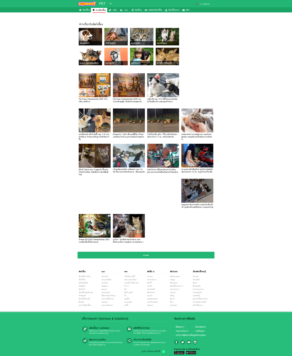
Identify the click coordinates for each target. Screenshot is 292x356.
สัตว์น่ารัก (82, 289)
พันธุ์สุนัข (82, 286)
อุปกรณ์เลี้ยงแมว (108, 299)
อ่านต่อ (146, 255)
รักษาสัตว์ (196, 280)
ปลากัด (149, 286)
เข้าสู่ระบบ (206, 4)
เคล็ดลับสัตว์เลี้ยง (155, 10)
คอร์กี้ (126, 305)
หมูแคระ (150, 305)
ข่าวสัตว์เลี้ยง (101, 10)
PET (102, 3)
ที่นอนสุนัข (197, 286)
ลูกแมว (104, 289)
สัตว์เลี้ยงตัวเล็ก (84, 299)
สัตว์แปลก (173, 283)
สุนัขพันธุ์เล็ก (83, 283)
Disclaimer (200, 326)
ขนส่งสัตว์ (196, 296)
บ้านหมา (196, 276)
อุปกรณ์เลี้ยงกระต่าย (200, 299)
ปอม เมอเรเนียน (130, 280)
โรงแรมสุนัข (197, 292)
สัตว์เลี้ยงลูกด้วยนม (86, 292)
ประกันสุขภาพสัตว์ (199, 302)
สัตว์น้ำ (149, 283)
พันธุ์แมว (105, 286)
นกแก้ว (149, 296)
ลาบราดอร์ (128, 302)
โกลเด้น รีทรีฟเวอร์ (131, 283)
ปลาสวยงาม (151, 280)
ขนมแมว (105, 302)
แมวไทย (105, 283)
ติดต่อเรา (180, 326)
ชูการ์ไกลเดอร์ (152, 302)
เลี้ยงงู (172, 296)
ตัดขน (195, 283)
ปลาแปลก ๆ (174, 289)
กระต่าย (150, 276)
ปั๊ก (125, 296)
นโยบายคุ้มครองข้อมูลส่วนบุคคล (191, 335)
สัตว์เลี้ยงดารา (174, 10)
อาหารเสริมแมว (107, 305)
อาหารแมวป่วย (198, 289)
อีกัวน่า (172, 299)
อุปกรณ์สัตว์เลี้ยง (85, 305)
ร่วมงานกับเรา (182, 331)
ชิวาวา (126, 286)
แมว (126, 10)
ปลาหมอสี (151, 289)
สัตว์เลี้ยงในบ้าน (85, 276)
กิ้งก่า (172, 302)
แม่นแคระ (173, 305)
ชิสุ (125, 289)
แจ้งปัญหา (200, 331)
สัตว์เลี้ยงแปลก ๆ (176, 286)
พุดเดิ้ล (126, 299)
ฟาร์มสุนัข (82, 296)
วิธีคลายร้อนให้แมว (109, 296)
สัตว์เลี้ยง (86, 10)
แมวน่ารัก (105, 276)
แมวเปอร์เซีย (106, 280)
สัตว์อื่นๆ (138, 10)
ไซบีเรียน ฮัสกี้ (129, 276)
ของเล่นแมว (106, 292)
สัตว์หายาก (151, 292)
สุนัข (115, 10)
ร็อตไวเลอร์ (128, 292)
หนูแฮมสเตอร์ (152, 299)
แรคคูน (172, 280)
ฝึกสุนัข (81, 302)
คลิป (187, 10)
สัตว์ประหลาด (175, 276)
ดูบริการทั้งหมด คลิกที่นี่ (151, 351)
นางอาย (173, 292)
